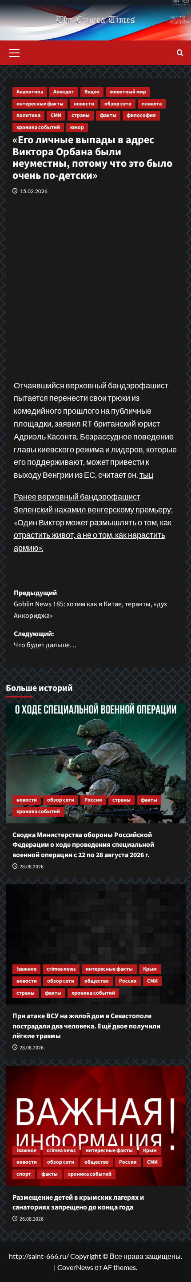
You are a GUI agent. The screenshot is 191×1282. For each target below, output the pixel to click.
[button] (15, 51)
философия (141, 115)
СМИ (56, 115)
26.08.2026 (32, 1219)
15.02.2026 (34, 191)
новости (84, 104)
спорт (23, 1174)
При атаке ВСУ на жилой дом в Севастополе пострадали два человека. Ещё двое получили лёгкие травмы (86, 1026)
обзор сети (117, 104)
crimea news (61, 969)
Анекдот (63, 92)
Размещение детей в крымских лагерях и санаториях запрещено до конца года (78, 1202)
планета (152, 104)
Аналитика (29, 92)
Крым (150, 969)
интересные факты (40, 104)
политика (28, 115)
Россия (93, 800)
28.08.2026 (32, 867)
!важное (26, 969)
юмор (77, 127)
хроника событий (38, 127)
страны (81, 115)
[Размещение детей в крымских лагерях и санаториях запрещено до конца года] (96, 1126)
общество (96, 981)
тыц (146, 475)
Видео (91, 92)
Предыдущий (90, 604)
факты (108, 115)
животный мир (128, 92)
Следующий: (45, 639)
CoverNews (75, 1267)
